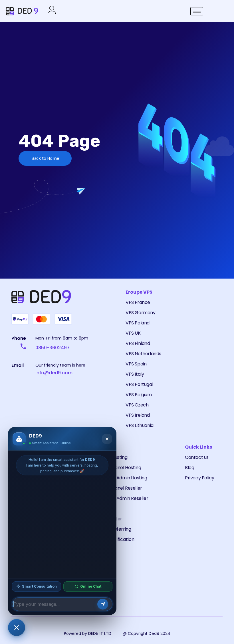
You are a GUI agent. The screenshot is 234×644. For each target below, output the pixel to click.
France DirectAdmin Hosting (117, 478)
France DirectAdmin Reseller (117, 498)
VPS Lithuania (140, 425)
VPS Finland (138, 343)
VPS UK (133, 333)
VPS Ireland (138, 415)
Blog (189, 467)
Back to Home (45, 158)
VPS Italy (135, 374)
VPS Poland (138, 323)
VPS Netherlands (143, 353)
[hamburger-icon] (196, 11)
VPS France (138, 302)
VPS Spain (136, 364)
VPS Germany (141, 312)
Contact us (197, 457)
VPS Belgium (139, 394)
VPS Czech (137, 405)
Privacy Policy (199, 478)
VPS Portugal (139, 384)
